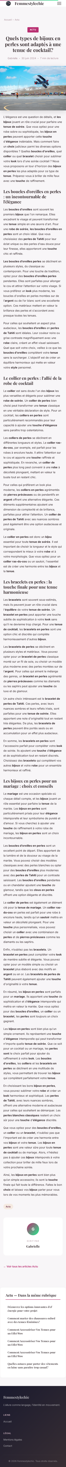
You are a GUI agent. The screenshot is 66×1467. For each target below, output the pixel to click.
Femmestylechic (29, 3)
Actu (17, 19)
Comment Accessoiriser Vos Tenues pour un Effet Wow (32, 1331)
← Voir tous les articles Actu (20, 1266)
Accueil (8, 19)
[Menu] (59, 3)
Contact (7, 1445)
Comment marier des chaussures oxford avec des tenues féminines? (31, 1320)
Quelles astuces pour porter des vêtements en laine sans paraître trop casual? (33, 1365)
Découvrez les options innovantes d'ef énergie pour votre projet (30, 1308)
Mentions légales (12, 1439)
